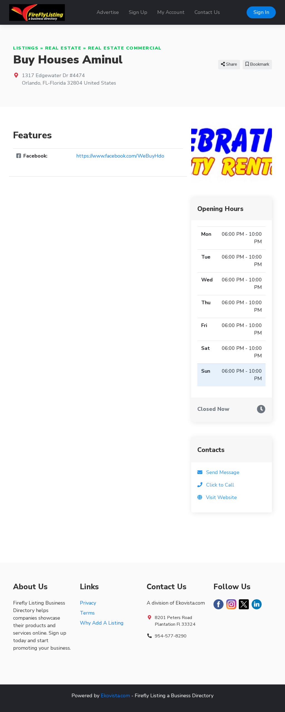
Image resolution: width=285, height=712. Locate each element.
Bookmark (259, 64)
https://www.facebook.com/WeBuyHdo (120, 156)
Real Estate (63, 48)
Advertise (108, 12)
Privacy (88, 603)
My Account (171, 12)
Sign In (261, 12)
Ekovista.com (115, 695)
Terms (87, 613)
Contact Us (207, 12)
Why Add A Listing (102, 623)
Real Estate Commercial (125, 48)
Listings (25, 48)
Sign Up (138, 12)
